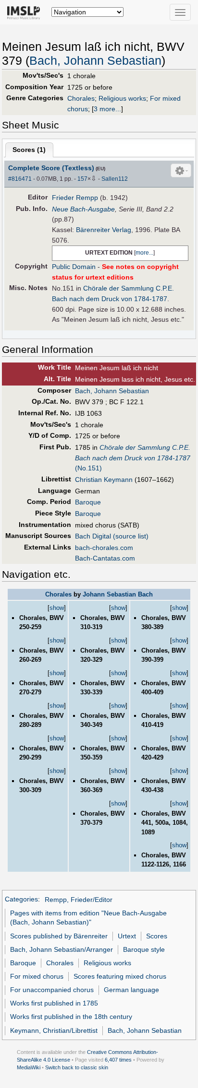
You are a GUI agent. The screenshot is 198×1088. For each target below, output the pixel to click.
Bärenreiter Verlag (103, 230)
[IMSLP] (25, 12)
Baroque (88, 502)
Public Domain (74, 266)
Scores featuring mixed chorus (120, 976)
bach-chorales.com (104, 547)
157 (82, 178)
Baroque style (144, 949)
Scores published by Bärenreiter (59, 936)
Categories (21, 899)
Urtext (127, 936)
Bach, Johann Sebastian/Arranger (61, 949)
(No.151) (132, 458)
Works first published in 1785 (54, 1003)
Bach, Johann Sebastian (95, 60)
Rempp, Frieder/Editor (78, 899)
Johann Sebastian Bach (118, 594)
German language (131, 990)
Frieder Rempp (75, 197)
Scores (156, 936)
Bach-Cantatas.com (105, 558)
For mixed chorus (36, 976)
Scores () (29, 149)
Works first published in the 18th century (71, 1016)
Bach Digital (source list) (111, 536)
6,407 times (118, 1060)
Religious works (122, 98)
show (57, 607)
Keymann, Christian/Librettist (54, 1030)
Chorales (81, 98)
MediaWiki (28, 1067)
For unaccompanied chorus (52, 990)
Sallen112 (114, 178)
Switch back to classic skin (76, 1067)
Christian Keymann (104, 479)
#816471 (20, 178)
